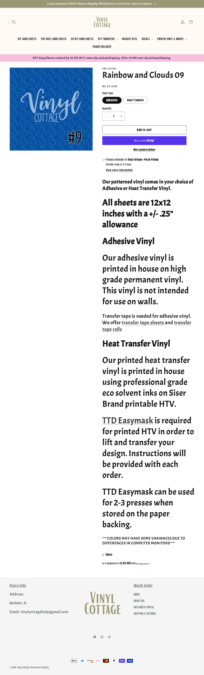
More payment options (144, 149)
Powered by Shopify (39, 667)
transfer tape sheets (143, 322)
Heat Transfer (135, 100)
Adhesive (112, 100)
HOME (137, 594)
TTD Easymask (127, 420)
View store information (119, 170)
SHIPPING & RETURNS (145, 614)
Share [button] (109, 555)
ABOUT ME (139, 601)
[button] (14, 22)
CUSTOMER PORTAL (144, 607)
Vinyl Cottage (23, 667)
